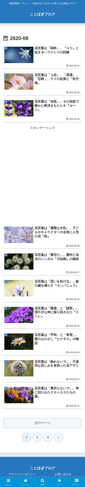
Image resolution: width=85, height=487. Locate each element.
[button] (76, 468)
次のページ (42, 423)
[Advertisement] (42, 173)
